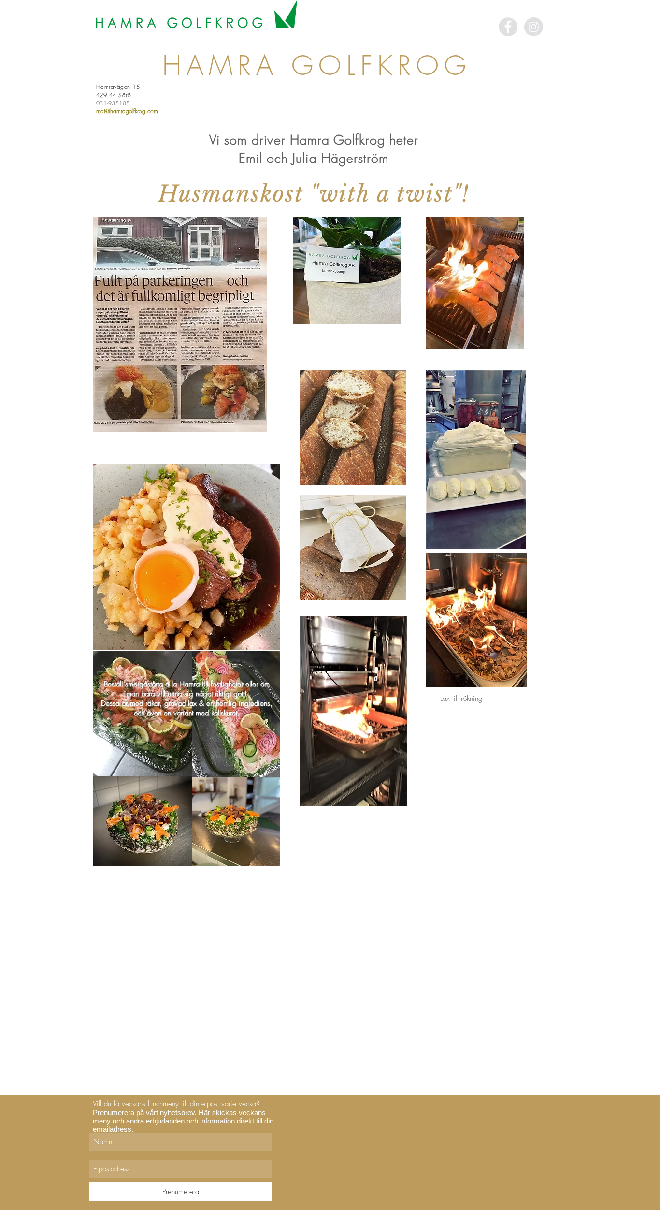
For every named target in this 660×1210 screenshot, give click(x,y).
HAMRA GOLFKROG (316, 65)
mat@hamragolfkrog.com (127, 111)
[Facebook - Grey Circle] (508, 26)
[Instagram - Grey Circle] (533, 26)
